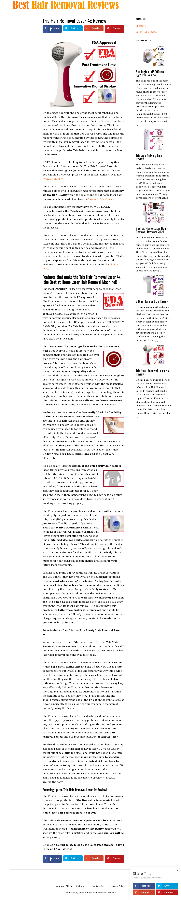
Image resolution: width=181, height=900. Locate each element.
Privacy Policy (117, 886)
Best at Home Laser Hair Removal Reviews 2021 (151, 230)
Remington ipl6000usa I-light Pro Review (151, 73)
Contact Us (98, 886)
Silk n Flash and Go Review (152, 301)
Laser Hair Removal (146, 31)
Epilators (141, 25)
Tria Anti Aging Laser (101, 199)
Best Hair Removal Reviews (66, 4)
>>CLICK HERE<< (53, 178)
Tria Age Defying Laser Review (150, 157)
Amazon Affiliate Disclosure (71, 886)
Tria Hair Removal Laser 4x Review (152, 372)
